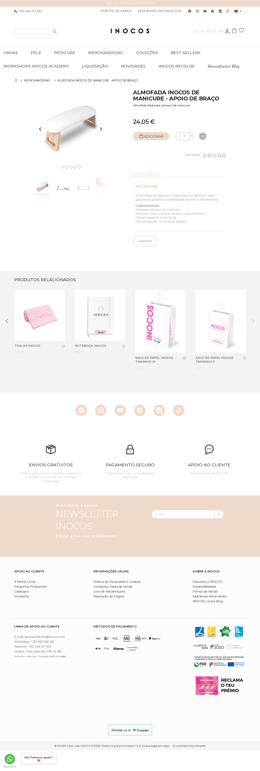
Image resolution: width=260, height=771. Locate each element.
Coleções (147, 52)
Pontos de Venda (116, 11)
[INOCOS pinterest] (212, 11)
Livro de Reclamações (109, 591)
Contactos (21, 596)
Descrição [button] (146, 174)
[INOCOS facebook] (189, 11)
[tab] (178, 174)
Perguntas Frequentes (30, 586)
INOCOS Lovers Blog (208, 601)
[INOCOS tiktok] (227, 11)
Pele (36, 52)
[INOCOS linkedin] (220, 11)
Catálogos (21, 591)
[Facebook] (205, 155)
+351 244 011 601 (29, 11)
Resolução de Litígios (108, 596)
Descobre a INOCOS (207, 582)
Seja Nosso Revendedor (159, 11)
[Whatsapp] (209, 155)
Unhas (10, 52)
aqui (63, 656)
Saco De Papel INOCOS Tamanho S (214, 359)
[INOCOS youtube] (205, 11)
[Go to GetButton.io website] (9, 767)
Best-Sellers (185, 52)
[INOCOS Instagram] (197, 11)
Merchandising (105, 52)
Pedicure (64, 52)
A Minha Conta (24, 582)
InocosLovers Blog (223, 66)
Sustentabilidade (204, 586)
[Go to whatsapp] (10, 759)
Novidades (133, 66)
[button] (7, 320)
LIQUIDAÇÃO (95, 66)
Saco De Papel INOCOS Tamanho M (154, 359)
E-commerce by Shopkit (189, 745)
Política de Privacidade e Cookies (117, 582)
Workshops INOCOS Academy (36, 66)
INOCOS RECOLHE (176, 66)
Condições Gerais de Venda (112, 586)
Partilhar (192, 155)
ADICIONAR (153, 136)
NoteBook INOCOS (90, 346)
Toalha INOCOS (27, 346)
